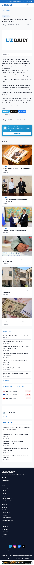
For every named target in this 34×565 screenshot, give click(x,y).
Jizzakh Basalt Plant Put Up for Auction (14, 341)
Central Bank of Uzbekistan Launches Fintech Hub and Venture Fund (16, 347)
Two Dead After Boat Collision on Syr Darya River (16, 336)
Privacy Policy (6, 512)
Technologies (6, 488)
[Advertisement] (17, 562)
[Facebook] (19, 546)
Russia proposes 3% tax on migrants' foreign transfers (15, 435)
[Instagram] (14, 546)
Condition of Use (7, 510)
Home (3, 10)
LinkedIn (4, 537)
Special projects (17, 1)
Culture (8, 10)
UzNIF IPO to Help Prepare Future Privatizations (16, 367)
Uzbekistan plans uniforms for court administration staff (13, 442)
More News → (6, 380)
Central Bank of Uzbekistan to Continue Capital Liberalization (16, 374)
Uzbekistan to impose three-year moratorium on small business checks (16, 428)
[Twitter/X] (23, 546)
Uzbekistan (5, 480)
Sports (4, 493)
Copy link (6, 114)
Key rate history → (7, 416)
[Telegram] (10, 546)
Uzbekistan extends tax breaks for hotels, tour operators (16, 456)
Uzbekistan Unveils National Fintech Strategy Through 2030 (15, 354)
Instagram (5, 529)
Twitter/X (14, 111)
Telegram (6, 111)
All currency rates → (8, 402)
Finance (4, 485)
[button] (27, 4)
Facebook (23, 111)
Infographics (9, 1)
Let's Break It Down (27, 1)
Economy (4, 483)
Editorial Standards (7, 520)
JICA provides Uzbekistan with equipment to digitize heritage (15, 449)
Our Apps (5, 515)
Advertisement (6, 517)
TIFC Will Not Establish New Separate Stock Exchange (15, 361)
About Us (4, 507)
